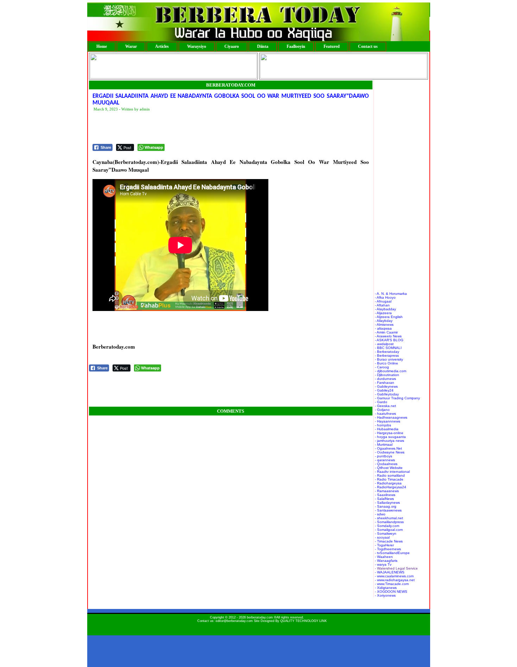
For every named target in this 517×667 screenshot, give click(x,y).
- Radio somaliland (390, 475)
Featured (332, 46)
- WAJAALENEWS (389, 572)
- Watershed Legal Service (396, 568)
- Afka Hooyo (385, 297)
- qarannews (385, 460)
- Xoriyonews (385, 595)
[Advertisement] (220, 128)
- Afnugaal (383, 301)
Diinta (262, 46)
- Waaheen (384, 557)
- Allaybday (383, 321)
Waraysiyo (196, 46)
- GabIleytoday (387, 394)
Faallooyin (296, 46)
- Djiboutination (387, 375)
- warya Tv (383, 564)
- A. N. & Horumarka (391, 294)
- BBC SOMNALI (388, 348)
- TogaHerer (384, 545)
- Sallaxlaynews (387, 502)
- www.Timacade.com (392, 584)
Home (101, 46)
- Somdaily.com (387, 526)
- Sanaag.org (385, 506)
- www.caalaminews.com (394, 576)
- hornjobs (383, 425)
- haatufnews (385, 413)
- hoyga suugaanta (390, 437)
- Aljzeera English (389, 317)
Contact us (368, 46)
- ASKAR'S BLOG (389, 340)
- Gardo (381, 402)
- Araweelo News (388, 336)
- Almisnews (384, 324)
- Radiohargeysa (388, 483)
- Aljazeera (383, 313)
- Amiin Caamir (386, 332)
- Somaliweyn (385, 533)
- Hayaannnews (387, 421)
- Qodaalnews (386, 464)
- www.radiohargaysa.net (395, 580)
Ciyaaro (231, 46)
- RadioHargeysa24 (390, 487)
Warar (131, 46)
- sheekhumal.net (389, 518)
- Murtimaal (383, 444)
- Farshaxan (384, 383)
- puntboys (383, 456)
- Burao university (389, 359)
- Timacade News (389, 541)
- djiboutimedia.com (390, 371)
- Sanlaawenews (388, 510)
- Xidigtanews (386, 588)
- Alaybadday (385, 309)
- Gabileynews (386, 386)
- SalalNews (384, 499)
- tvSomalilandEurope (392, 553)
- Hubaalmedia (386, 429)
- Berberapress (387, 355)
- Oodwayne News (389, 452)
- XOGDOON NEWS (391, 591)
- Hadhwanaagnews (391, 417)
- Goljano (382, 410)
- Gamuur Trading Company (397, 398)
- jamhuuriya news (389, 441)
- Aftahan (382, 305)
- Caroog (382, 367)
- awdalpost (384, 344)
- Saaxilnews (385, 495)
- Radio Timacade (389, 479)
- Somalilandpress (389, 522)
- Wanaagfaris (386, 561)
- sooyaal (382, 537)
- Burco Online (386, 363)
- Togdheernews (388, 549)
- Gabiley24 (384, 390)
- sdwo (380, 514)
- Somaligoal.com (389, 530)
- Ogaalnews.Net (388, 448)
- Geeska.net (385, 406)
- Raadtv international (392, 472)
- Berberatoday (387, 352)
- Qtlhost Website (389, 468)
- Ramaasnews (387, 491)
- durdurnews (385, 379)
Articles (162, 46)
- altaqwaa (383, 328)
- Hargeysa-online (389, 433)
